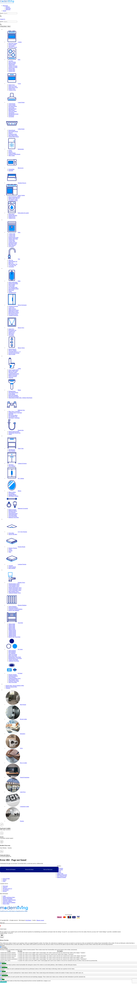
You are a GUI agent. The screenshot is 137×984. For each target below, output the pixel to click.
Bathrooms (8, 8)
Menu (9, 26)
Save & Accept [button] (3, 982)
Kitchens (8, 6)
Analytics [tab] (2, 970)
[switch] (0, 963)
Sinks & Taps (60, 873)
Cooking (59, 872)
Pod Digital (28, 920)
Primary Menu (3, 26)
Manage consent (40, 920)
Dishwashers (60, 869)
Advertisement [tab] (3, 974)
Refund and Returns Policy (9, 897)
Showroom (5, 5)
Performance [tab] (3, 966)
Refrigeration (60, 868)
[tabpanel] (68, 955)
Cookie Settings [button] (3, 933)
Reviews (5, 891)
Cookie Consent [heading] (3, 929)
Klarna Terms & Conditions (9, 902)
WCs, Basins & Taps (62, 876)
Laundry (59, 871)
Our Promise (6, 889)
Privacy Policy (6, 903)
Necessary (4, 947)
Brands (4, 10)
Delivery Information (7, 898)
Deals (4, 881)
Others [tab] (1, 978)
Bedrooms (8, 9)
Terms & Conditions (7, 901)
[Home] (7, 3)
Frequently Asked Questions (9, 899)
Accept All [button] (10, 933)
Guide (4, 896)
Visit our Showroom (47, 869)
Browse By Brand (29, 869)
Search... (2, 13)
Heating (4, 879)
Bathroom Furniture (61, 877)
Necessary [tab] (2, 945)
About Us (5, 887)
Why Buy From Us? (7, 888)
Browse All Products (10, 869)
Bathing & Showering (62, 874)
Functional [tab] (2, 962)
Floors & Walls (6, 878)
